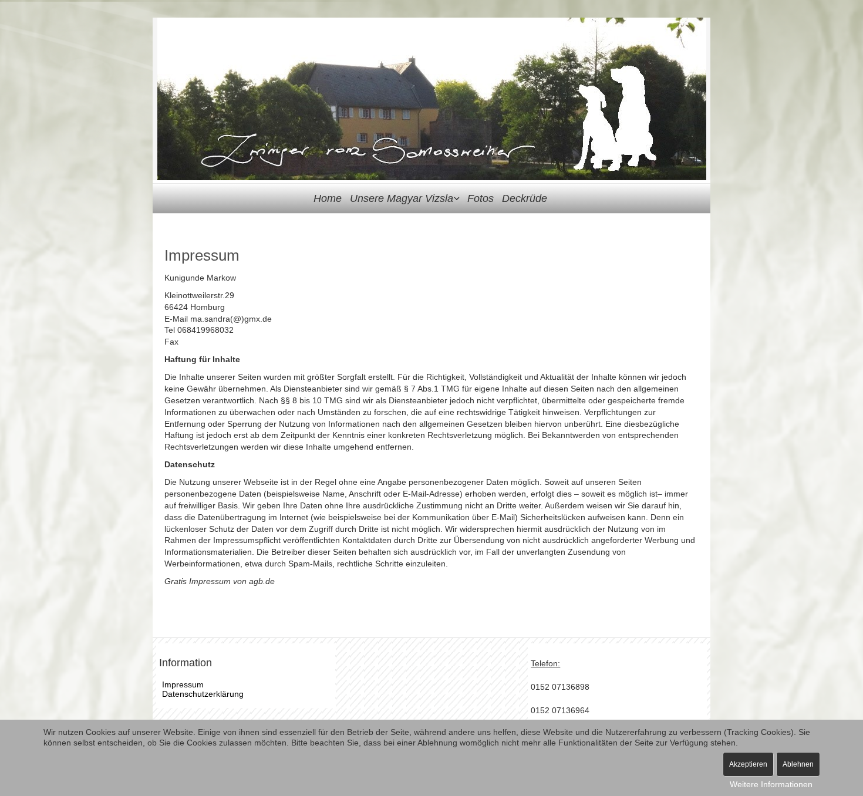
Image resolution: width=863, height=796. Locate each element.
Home (327, 198)
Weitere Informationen (771, 784)
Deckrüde (524, 198)
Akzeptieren (748, 764)
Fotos (480, 198)
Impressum (183, 684)
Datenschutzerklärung (203, 694)
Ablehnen (798, 764)
